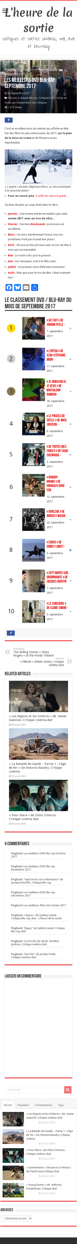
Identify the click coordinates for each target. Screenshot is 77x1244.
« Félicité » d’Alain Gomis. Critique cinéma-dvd (42, 662)
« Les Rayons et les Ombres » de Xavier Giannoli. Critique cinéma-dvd (38, 718)
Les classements (21, 102)
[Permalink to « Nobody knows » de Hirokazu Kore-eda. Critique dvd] (33, 485)
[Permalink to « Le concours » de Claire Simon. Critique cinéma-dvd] (33, 611)
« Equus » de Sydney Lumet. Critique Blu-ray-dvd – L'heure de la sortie (36, 917)
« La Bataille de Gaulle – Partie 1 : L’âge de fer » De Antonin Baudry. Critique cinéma (37, 767)
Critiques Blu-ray (27, 97)
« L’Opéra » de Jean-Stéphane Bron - (56, 355)
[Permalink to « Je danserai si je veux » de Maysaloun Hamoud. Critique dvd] (33, 389)
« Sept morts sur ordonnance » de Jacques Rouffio (57, 577)
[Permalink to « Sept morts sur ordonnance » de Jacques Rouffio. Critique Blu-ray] (33, 581)
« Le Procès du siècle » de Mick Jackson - (57, 420)
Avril (11, 245)
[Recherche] (67, 1089)
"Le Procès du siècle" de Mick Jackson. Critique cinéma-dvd (35, 942)
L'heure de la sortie (39, 20)
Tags (61, 1105)
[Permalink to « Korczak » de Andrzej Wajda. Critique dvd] (33, 519)
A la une (22, 69)
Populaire (23, 1105)
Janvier (13, 213)
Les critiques (39, 102)
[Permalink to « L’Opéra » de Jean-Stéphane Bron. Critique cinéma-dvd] (33, 359)
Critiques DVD (47, 97)
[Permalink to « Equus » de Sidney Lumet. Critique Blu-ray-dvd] (33, 550)
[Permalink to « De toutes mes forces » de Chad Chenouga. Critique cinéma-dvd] (33, 454)
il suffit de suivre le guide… (52, 195)
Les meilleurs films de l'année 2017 (45, 905)
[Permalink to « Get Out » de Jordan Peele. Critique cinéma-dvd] (33, 328)
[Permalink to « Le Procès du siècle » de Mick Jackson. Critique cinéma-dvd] (33, 424)
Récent (8, 1105)
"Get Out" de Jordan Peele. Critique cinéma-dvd (33, 955)
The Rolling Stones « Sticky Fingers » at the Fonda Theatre (33, 652)
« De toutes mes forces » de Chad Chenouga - (57, 451)
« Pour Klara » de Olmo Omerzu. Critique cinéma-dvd (32, 817)
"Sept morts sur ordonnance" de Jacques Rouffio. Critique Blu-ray (37, 881)
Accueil (9, 69)
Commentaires (43, 1105)
